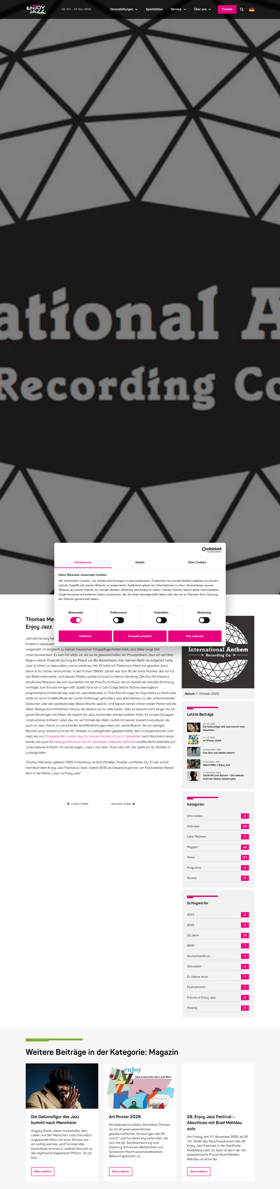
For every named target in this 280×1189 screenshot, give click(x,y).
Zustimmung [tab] (82, 562)
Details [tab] (140, 562)
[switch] (118, 620)
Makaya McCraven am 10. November (80, 742)
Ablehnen (85, 636)
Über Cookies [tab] (197, 562)
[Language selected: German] (250, 9)
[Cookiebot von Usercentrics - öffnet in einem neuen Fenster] (205, 550)
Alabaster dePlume (121, 742)
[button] (242, 9)
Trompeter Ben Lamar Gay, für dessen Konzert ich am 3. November (93, 736)
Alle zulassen (195, 636)
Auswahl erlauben (140, 636)
